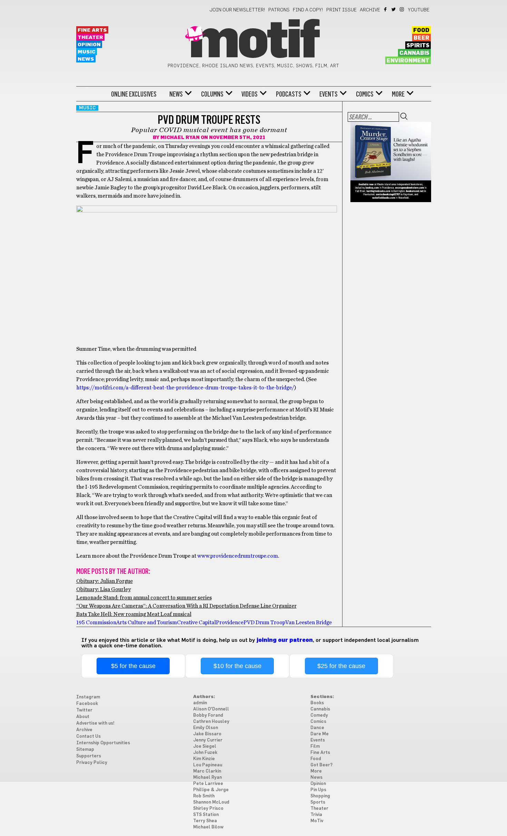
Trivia (316, 815)
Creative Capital (196, 622)
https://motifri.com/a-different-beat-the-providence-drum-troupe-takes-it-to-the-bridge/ (185, 387)
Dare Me (319, 734)
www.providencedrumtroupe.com (237, 556)
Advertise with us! (95, 723)
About (82, 717)
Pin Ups (318, 790)
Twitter (394, 9)
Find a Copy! (308, 10)
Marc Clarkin (207, 771)
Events (328, 94)
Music (87, 51)
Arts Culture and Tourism (146, 622)
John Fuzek (205, 752)
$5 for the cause (133, 666)
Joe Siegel (204, 746)
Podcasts (288, 94)
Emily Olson (205, 728)
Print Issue (341, 10)
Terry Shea (205, 821)
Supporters (88, 756)
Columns (212, 94)
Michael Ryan (180, 137)
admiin (200, 703)
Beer (421, 38)
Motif (253, 41)
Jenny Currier (207, 740)
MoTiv (316, 821)
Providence (229, 622)
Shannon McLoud (211, 802)
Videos (249, 94)
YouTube (418, 10)
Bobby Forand (208, 715)
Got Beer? (321, 765)
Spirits (418, 45)
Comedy (319, 715)
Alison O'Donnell (211, 709)
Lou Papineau (207, 765)
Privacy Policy (91, 762)
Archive (370, 10)
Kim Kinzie (204, 759)
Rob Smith (204, 796)
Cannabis (414, 53)
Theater (90, 37)
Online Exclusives (134, 94)
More (398, 94)
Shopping (320, 796)
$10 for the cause (237, 666)
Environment (408, 60)
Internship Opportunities (103, 743)
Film (315, 746)
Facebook (385, 9)
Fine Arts (92, 30)
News (86, 59)
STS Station (206, 815)
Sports (317, 802)
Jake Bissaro (207, 734)
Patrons (279, 10)
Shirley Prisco (208, 808)
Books (317, 703)
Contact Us (88, 736)
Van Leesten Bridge (308, 622)
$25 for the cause (341, 666)
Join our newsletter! (237, 10)
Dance (317, 728)
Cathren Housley (211, 721)
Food (421, 30)
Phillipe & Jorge (211, 790)
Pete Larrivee (208, 784)
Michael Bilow (208, 827)
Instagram (402, 9)
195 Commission (96, 622)
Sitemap (85, 749)
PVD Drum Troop (264, 622)
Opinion (89, 44)
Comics (365, 94)
